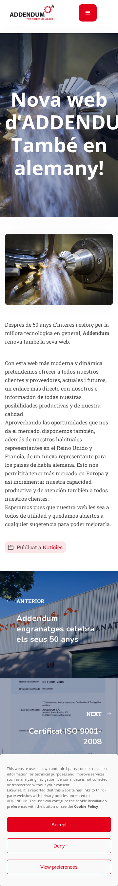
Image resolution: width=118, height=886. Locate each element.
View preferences (59, 867)
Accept (59, 824)
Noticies (53, 547)
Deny (59, 846)
